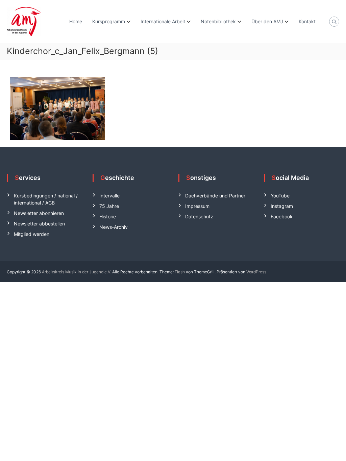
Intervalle (109, 195)
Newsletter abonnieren (39, 213)
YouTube (280, 195)
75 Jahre (109, 206)
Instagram (282, 206)
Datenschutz (199, 216)
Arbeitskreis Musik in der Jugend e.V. (76, 271)
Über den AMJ (267, 21)
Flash (180, 271)
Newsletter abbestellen (39, 223)
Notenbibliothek (218, 21)
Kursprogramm (108, 21)
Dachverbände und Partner (215, 195)
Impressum (197, 206)
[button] (15, 446)
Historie (107, 216)
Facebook (282, 216)
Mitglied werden (31, 234)
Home (75, 21)
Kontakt (307, 21)
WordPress (256, 271)
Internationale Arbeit (163, 21)
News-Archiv (113, 227)
